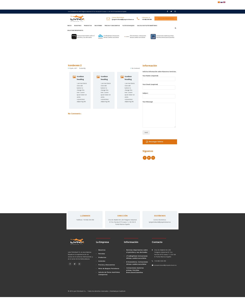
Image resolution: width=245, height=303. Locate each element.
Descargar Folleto (156, 142)
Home (70, 57)
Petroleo (101, 254)
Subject (145, 93)
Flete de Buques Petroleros (108, 268)
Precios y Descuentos (112, 25)
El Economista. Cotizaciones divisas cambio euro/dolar (138, 36)
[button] (175, 28)
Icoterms (101, 261)
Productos (88, 25)
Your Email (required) (150, 84)
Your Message (148, 102)
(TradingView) (131, 256)
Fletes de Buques (128, 25)
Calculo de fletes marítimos (147, 25)
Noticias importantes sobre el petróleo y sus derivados (85, 36)
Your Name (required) (150, 76)
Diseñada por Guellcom (117, 291)
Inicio (69, 25)
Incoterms (98, 25)
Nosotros (77, 25)
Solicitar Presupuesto (75, 30)
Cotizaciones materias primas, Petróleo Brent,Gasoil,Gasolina (165, 36)
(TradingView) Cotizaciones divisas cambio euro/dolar (111, 36)
